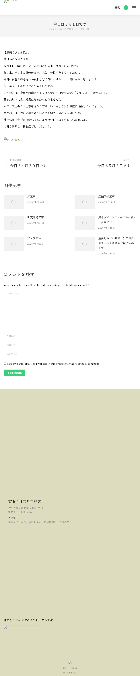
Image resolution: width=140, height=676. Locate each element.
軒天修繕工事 (35, 217)
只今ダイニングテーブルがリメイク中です (117, 219)
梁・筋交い (34, 238)
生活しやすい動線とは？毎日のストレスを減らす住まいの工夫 (116, 243)
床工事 (31, 196)
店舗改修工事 (106, 196)
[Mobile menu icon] (134, 7)
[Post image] (14, 202)
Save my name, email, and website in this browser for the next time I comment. (53, 363)
